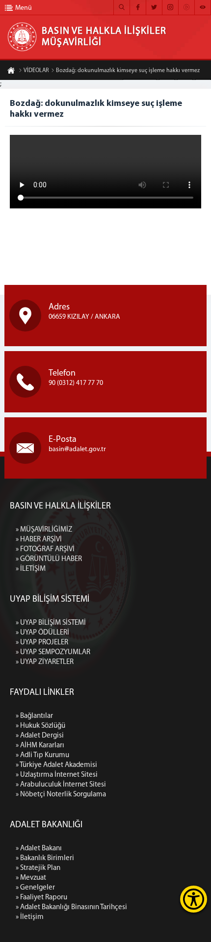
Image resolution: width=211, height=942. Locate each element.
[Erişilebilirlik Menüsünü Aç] (193, 899)
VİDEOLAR (36, 71)
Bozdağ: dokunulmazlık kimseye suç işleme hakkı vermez (128, 71)
